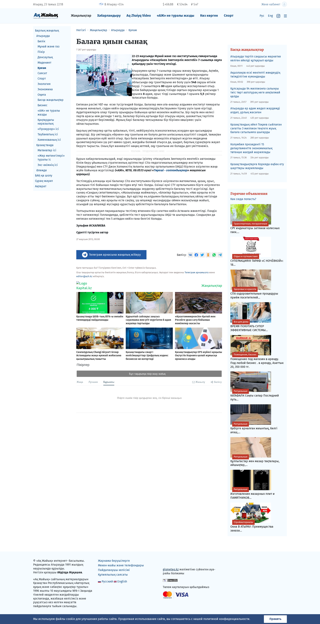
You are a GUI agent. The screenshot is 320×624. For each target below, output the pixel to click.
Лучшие (93, 382)
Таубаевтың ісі (48, 134)
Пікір (41, 52)
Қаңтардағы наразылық (46, 122)
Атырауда (43, 36)
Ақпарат (40, 186)
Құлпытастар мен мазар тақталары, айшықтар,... (254, 461)
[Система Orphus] (170, 580)
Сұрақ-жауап (44, 181)
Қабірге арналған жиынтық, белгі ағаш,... (253, 428)
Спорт (229, 16)
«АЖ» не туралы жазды (175, 16)
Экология (44, 84)
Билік (41, 41)
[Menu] (285, 16)
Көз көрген (209, 16)
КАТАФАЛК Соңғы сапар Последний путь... (254, 395)
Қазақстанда (45, 145)
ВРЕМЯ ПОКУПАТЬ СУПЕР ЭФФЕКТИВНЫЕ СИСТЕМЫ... (249, 326)
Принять (275, 619)
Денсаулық (45, 57)
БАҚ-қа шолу (43, 175)
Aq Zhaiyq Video (138, 16)
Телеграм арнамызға (197, 272)
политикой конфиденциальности (226, 619)
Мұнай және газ (48, 46)
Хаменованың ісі (49, 139)
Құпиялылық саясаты (113, 574)
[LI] (171, 561)
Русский (107, 581)
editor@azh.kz (84, 276)
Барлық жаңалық (47, 30)
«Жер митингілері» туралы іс (51, 157)
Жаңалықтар (81, 16)
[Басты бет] (45, 15)
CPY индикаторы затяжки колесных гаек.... (255, 228)
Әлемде (41, 170)
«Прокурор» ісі (48, 129)
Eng (270, 15)
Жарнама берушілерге (114, 560)
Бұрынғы (108, 382)
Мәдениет (44, 62)
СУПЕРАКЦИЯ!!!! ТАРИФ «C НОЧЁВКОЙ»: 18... (256, 260)
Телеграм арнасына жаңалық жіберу (115, 254)
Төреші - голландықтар (170, 170)
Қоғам (42, 68)
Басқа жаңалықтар (51, 100)
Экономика (45, 89)
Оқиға (42, 94)
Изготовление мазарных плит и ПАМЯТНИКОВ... (252, 493)
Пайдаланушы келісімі (114, 570)
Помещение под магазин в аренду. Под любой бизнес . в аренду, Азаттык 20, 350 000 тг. (257, 361)
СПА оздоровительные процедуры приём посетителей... (254, 293)
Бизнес (42, 105)
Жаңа (80, 382)
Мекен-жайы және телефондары (121, 565)
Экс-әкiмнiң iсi (48, 165)
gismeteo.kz (171, 569)
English (122, 581)
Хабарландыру (109, 16)
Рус (262, 15)
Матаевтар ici (47, 150)
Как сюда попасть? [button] (243, 199)
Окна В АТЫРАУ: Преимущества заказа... (251, 526)
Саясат (42, 73)
